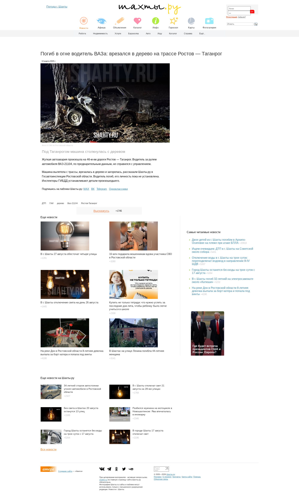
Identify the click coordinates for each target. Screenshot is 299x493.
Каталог (137, 27)
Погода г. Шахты (56, 6)
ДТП (44, 203)
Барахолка (133, 33)
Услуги (118, 33)
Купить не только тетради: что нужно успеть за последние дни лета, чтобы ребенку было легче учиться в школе (138, 306)
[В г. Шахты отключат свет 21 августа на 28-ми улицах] (119, 398)
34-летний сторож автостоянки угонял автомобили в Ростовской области (82, 388)
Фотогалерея (209, 27)
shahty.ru (103, 480)
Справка (188, 33)
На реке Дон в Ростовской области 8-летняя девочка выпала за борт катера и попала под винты (221, 291)
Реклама (157, 477)
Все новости (48, 449)
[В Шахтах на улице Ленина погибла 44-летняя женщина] (141, 331)
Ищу (160, 33)
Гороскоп (173, 27)
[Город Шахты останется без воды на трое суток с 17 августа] (51, 443)
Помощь (197, 477)
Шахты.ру (170, 474)
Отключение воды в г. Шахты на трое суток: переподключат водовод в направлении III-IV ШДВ (221, 260)
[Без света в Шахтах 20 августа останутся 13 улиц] (51, 420)
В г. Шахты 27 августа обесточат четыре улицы (68, 253)
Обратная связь (161, 479)
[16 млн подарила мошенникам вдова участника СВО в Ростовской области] (141, 234)
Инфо (155, 27)
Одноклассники (118, 188)
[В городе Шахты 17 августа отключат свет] (119, 443)
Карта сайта (187, 477)
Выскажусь (101, 211)
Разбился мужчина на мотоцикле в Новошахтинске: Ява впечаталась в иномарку (152, 411)
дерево (60, 203)
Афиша (101, 27)
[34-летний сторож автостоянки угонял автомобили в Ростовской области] (51, 398)
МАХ (86, 188)
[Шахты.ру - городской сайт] (149, 13)
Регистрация (231, 17)
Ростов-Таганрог (89, 203)
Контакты (177, 477)
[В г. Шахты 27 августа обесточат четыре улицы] (72, 234)
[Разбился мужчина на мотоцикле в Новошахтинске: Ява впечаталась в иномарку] (119, 420)
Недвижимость (100, 33)
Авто (148, 33)
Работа (82, 33)
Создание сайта (65, 471)
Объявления (119, 27)
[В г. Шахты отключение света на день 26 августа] (72, 282)
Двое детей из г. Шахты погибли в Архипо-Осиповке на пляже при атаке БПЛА (219, 241)
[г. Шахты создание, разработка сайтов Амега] (49, 471)
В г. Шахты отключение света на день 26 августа (69, 302)
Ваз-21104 (72, 203)
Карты (191, 27)
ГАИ (51, 203)
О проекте (166, 477)
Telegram (102, 188)
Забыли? (242, 17)
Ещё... (202, 33)
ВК (92, 188)
